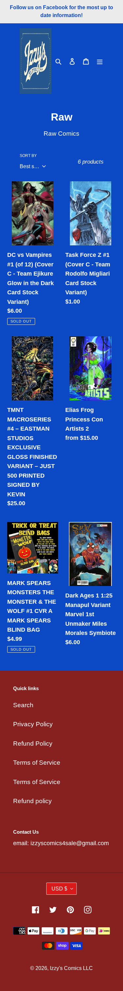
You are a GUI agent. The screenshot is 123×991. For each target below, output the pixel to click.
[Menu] (100, 61)
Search (23, 705)
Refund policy (32, 801)
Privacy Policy (33, 724)
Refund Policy (32, 743)
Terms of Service (36, 762)
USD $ (59, 888)
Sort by (28, 155)
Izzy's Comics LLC (71, 968)
